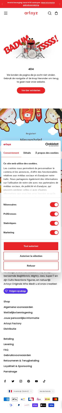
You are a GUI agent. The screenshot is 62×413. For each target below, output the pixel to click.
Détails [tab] (27, 153)
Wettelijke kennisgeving (18, 312)
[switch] (54, 214)
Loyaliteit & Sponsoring (18, 366)
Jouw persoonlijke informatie (21, 318)
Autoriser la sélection (31, 256)
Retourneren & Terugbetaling (21, 360)
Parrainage (10, 371)
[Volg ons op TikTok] (44, 381)
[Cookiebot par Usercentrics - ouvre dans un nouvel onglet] (45, 145)
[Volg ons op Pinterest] (28, 381)
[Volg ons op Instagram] (20, 381)
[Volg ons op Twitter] (12, 381)
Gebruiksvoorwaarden (17, 355)
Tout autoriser (31, 246)
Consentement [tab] (11, 153)
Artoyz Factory (12, 323)
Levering (9, 344)
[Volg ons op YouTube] (36, 381)
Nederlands (45, 391)
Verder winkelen (31, 90)
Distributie (10, 329)
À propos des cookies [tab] (47, 153)
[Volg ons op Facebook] (5, 381)
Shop (7, 301)
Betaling (9, 339)
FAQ (6, 350)
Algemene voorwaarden (18, 307)
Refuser (31, 265)
